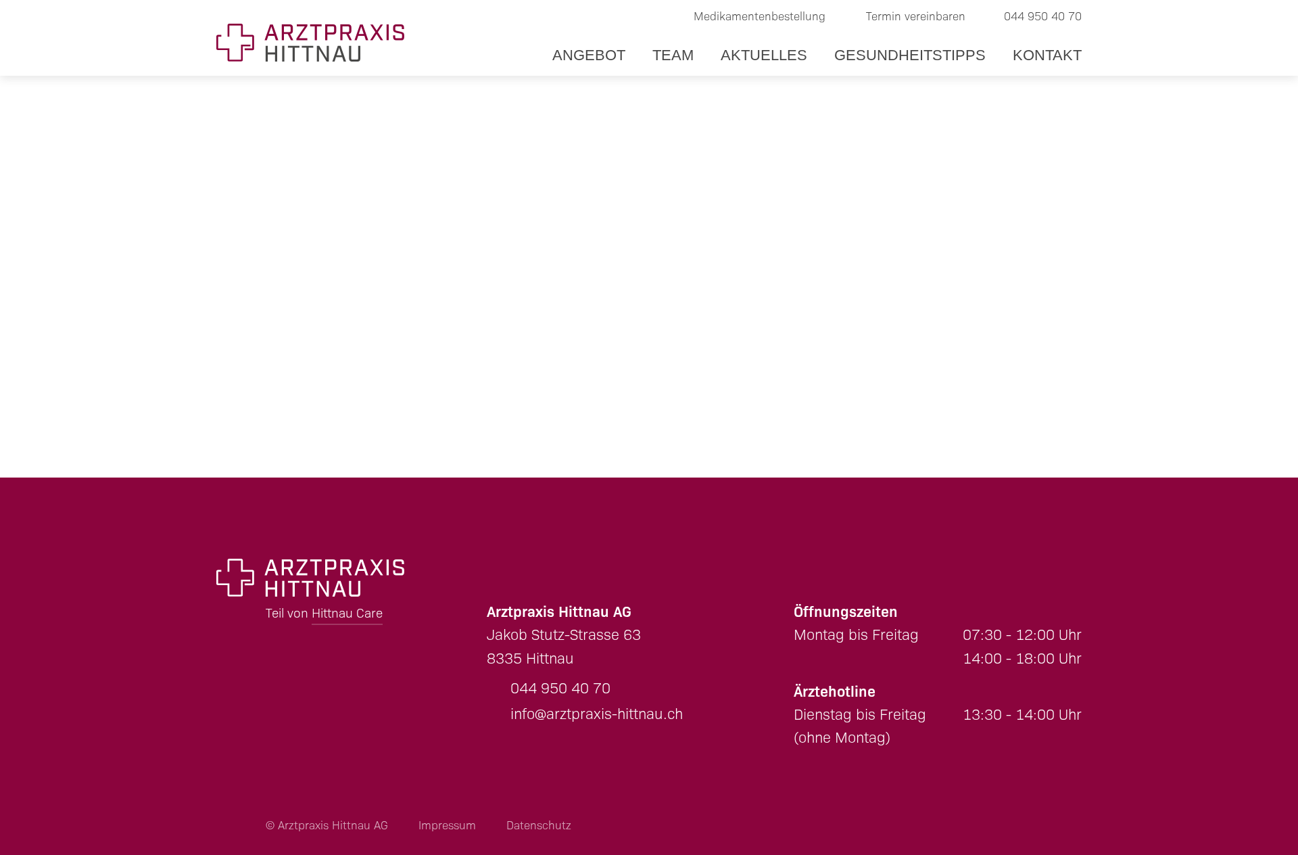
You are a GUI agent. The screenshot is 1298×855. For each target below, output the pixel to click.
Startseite (288, 303)
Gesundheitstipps (910, 55)
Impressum (447, 825)
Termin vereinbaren (915, 16)
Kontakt (1047, 55)
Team (673, 55)
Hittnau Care (347, 613)
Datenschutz (538, 825)
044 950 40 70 (1043, 16)
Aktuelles (764, 55)
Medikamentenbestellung (759, 16)
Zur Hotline (1142, 437)
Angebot (588, 55)
